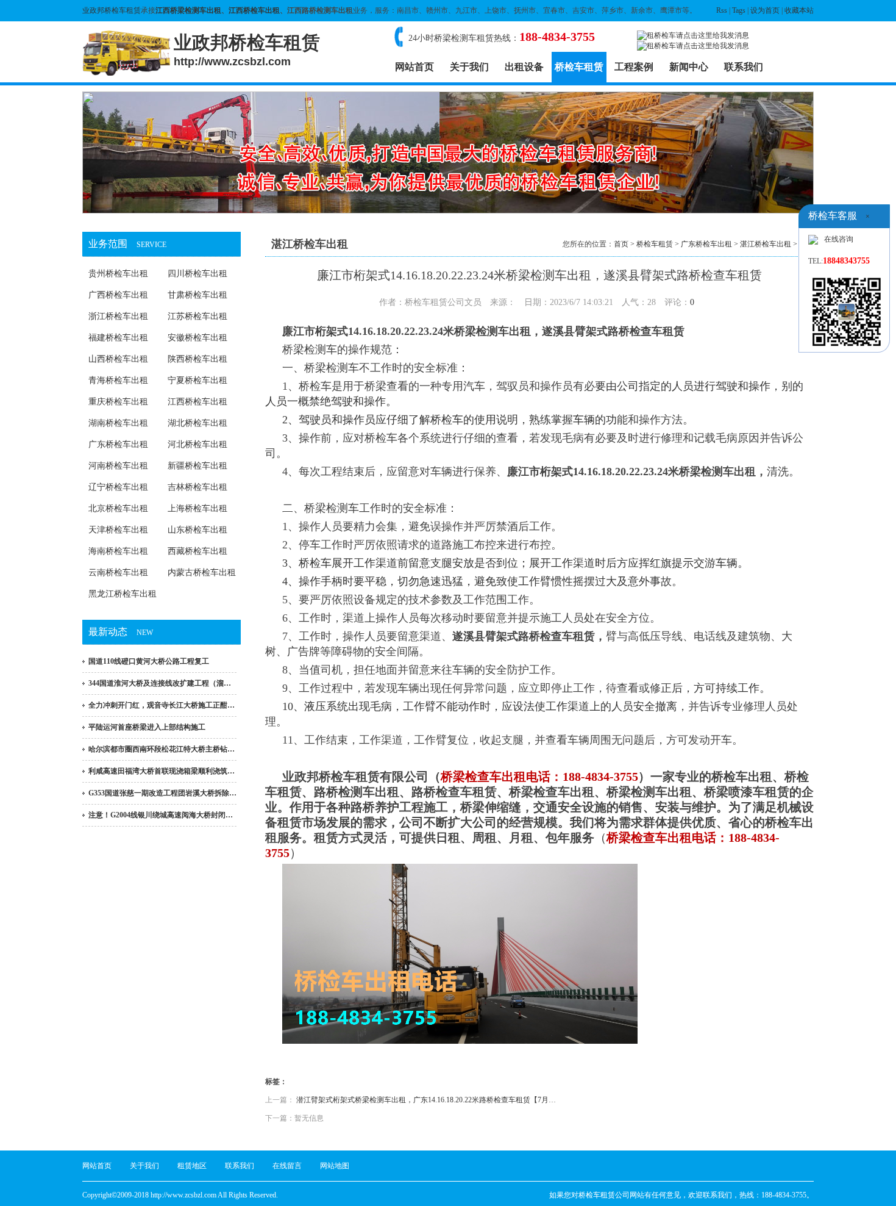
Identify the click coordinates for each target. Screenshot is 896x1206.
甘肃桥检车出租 (197, 295)
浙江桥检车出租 (118, 316)
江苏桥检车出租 (197, 316)
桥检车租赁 (579, 67)
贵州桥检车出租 (118, 273)
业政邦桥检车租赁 (111, 10)
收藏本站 (799, 10)
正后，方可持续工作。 (719, 688)
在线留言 (287, 1165)
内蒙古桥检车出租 (202, 572)
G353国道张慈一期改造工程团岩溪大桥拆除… (162, 793)
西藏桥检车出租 (197, 551)
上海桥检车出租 (197, 508)
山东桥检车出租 (197, 529)
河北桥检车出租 (197, 444)
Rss (721, 10)
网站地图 (334, 1165)
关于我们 (469, 67)
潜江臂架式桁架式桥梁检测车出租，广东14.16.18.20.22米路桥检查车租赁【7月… (426, 1100)
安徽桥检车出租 (197, 337)
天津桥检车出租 (118, 529)
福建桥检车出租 (118, 337)
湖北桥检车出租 (197, 423)
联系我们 (743, 67)
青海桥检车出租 (118, 380)
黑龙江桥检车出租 (122, 593)
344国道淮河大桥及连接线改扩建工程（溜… (159, 683)
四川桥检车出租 (197, 273)
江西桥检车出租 (254, 10)
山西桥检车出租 (118, 359)
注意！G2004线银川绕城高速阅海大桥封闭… (160, 815)
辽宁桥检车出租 (118, 487)
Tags (738, 10)
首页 (621, 244)
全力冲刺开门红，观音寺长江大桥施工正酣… (161, 705)
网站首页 (414, 67)
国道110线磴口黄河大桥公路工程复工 (148, 661)
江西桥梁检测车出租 (188, 10)
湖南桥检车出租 (118, 423)
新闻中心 (688, 67)
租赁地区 (192, 1165)
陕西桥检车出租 (197, 359)
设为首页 (765, 10)
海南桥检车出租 (118, 551)
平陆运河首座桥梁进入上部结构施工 (146, 727)
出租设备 (524, 67)
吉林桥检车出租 (197, 487)
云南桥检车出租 (118, 572)
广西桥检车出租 (118, 295)
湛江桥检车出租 (765, 244)
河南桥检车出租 (118, 465)
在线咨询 (838, 239)
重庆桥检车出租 (118, 401)
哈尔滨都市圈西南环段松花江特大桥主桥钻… (161, 749)
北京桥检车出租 (118, 508)
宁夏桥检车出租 (197, 380)
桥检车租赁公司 (604, 1195)
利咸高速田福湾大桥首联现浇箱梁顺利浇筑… (161, 771)
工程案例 (633, 67)
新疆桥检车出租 (197, 465)
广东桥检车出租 (118, 444)
